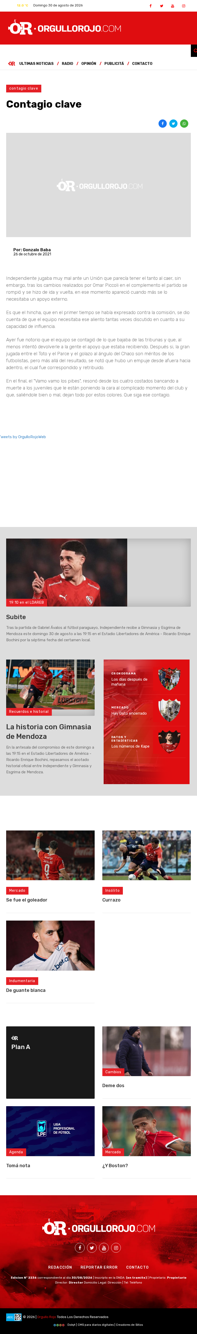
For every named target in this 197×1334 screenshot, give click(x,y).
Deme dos (113, 1085)
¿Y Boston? (115, 1165)
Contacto (142, 64)
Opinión (88, 64)
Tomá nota (18, 1165)
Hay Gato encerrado (129, 713)
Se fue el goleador (26, 900)
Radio (67, 64)
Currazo (111, 900)
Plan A (20, 1047)
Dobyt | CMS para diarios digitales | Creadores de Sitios (105, 1325)
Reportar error (99, 1267)
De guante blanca (26, 990)
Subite (16, 617)
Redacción (60, 1267)
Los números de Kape (130, 746)
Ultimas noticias (36, 64)
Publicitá (114, 64)
